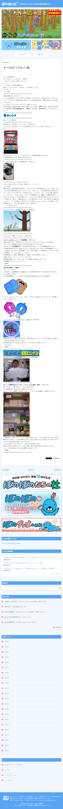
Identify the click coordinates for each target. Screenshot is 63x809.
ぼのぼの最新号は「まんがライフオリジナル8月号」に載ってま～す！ (25, 612)
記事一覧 (40, 54)
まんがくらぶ (8, 120)
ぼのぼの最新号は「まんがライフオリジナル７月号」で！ (22, 622)
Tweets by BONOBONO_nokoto (11, 543)
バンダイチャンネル (10, 775)
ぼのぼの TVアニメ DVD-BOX (13, 764)
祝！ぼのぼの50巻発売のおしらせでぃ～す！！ (18, 617)
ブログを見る (56, 573)
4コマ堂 (7, 770)
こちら (17, 261)
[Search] (60, 588)
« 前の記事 (5, 470)
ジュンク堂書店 (8, 448)
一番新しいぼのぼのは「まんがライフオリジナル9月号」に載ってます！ (26, 601)
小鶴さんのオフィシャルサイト (16, 257)
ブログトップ (23, 54)
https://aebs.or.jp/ (50, 800)
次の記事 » (57, 470)
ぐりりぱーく (8, 780)
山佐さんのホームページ (16, 155)
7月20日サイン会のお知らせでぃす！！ (16, 606)
